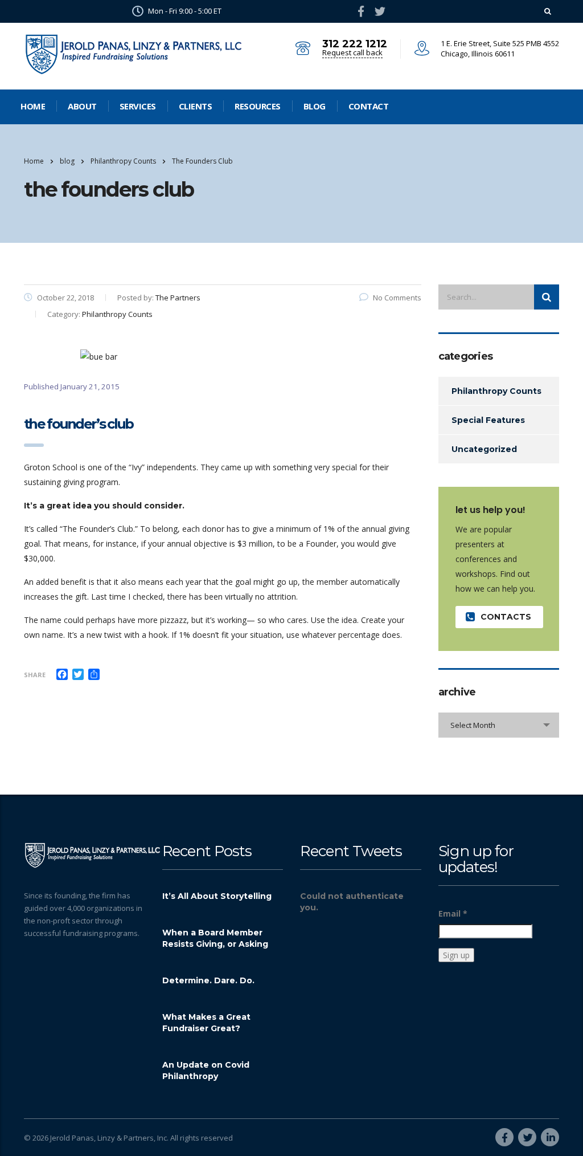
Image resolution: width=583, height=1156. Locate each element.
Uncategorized (484, 449)
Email (452, 913)
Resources (258, 106)
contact (368, 106)
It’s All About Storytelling (217, 896)
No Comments (397, 297)
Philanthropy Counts (496, 391)
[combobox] (499, 725)
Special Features (488, 420)
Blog (314, 106)
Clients (195, 106)
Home (32, 106)
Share (35, 674)
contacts (506, 617)
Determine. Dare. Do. (208, 980)
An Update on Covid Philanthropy (205, 1070)
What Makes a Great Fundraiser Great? (206, 1022)
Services (138, 106)
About (82, 106)
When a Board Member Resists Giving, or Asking (215, 938)
